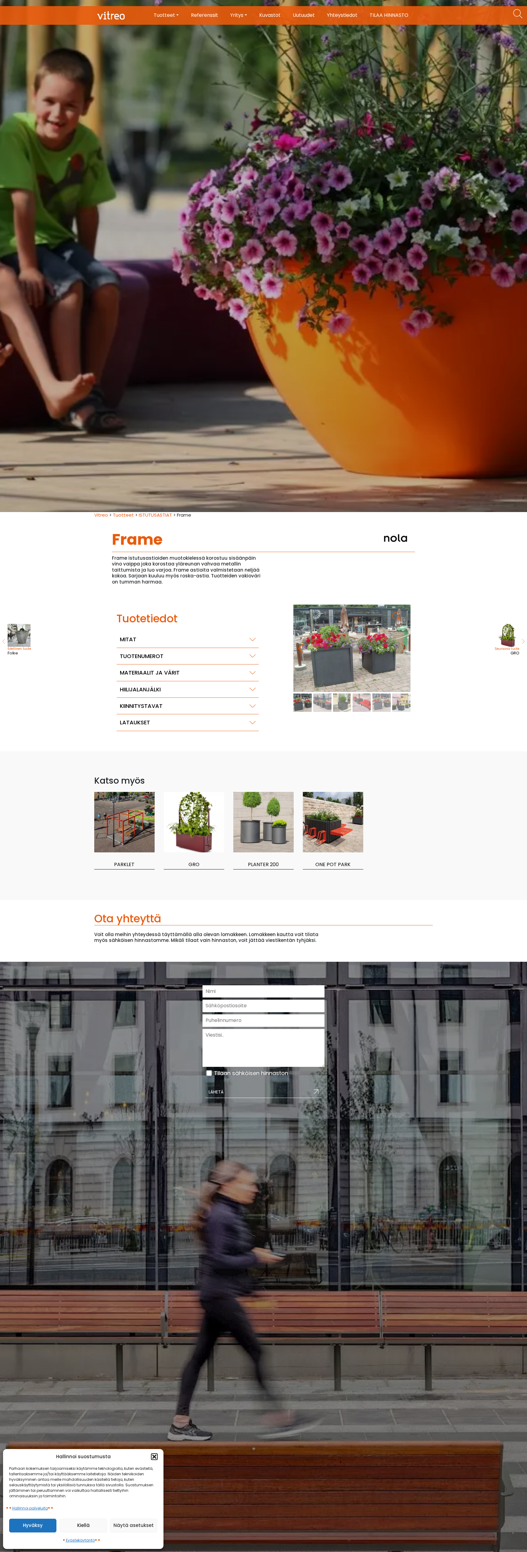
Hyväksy (33, 1525)
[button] (154, 1457)
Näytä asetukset (133, 1525)
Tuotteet (123, 515)
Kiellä (83, 1525)
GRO (507, 651)
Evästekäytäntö (80, 1540)
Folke (19, 651)
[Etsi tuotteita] (518, 14)
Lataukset (135, 722)
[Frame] (351, 648)
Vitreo (101, 515)
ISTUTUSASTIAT (155, 515)
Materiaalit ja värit (150, 672)
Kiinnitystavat (141, 706)
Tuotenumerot (141, 656)
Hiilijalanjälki (140, 689)
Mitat (128, 639)
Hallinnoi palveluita (30, 1508)
